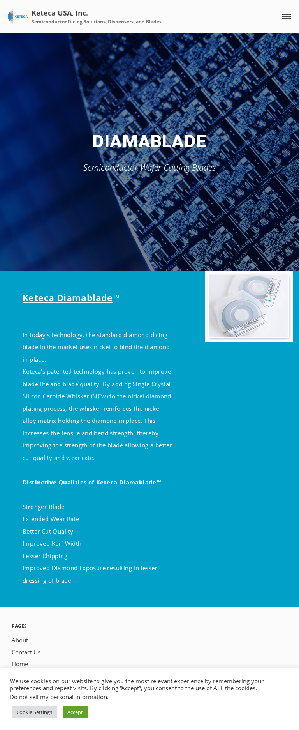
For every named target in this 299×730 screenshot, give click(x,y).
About (20, 640)
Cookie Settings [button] (34, 712)
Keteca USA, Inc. (60, 13)
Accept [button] (75, 712)
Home (20, 664)
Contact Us (26, 652)
